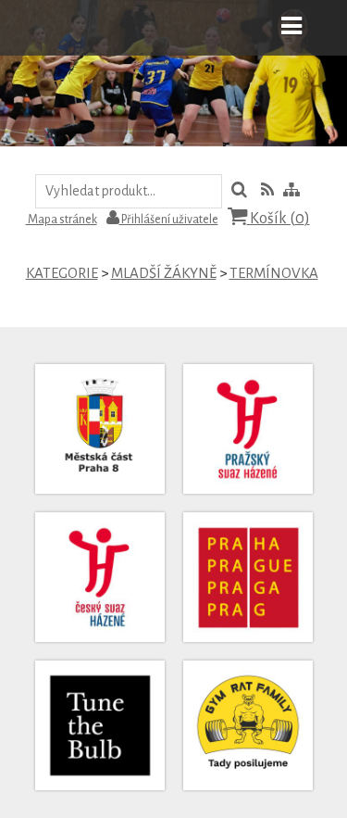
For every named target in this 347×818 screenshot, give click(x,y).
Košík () (278, 218)
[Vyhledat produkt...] (239, 191)
